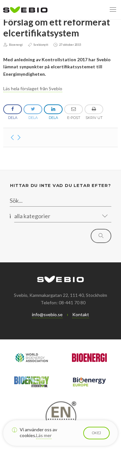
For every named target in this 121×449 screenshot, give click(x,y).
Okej (96, 433)
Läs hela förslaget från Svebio (32, 88)
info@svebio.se (47, 314)
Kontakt (80, 314)
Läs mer (44, 435)
